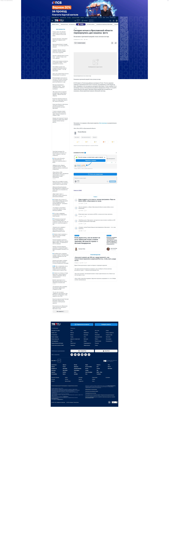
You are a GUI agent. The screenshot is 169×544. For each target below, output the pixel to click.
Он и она (97, 330)
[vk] (75, 354)
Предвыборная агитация (57, 343)
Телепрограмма (75, 17)
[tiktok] (89, 354)
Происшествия (98, 336)
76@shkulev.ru (65, 396)
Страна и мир (109, 334)
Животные (73, 343)
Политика (97, 334)
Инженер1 (79, 165)
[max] (82, 354)
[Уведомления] (113, 21)
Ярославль (77, 137)
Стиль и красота (110, 332)
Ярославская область (86, 137)
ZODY (104, 17)
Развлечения (98, 341)
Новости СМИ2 (78, 190)
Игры (107, 17)
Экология (108, 336)
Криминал (86, 332)
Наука (85, 341)
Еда (71, 341)
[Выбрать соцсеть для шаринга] (115, 43)
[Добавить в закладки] (112, 43)
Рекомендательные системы (90, 393)
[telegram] (72, 354)
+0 (111, 162)
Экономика (108, 339)
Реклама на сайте (55, 330)
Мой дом (86, 339)
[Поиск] (110, 21)
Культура (86, 334)
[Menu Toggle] (52, 21)
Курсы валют (94, 17)
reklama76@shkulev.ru (111, 385)
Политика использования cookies (91, 391)
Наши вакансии (55, 339)
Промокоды (113, 17)
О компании (54, 334)
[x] (85, 354)
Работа (96, 339)
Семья (96, 345)
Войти (78, 181)
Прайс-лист (54, 332)
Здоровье (73, 345)
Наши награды (54, 336)
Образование (87, 345)
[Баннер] (81, 24)
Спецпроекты (109, 341)
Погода (69, 17)
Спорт (107, 330)
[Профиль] (116, 21)
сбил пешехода (103, 123)
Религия (97, 343)
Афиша (82, 17)
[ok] (78, 354)
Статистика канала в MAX (57, 345)
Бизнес (72, 332)
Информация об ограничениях (91, 389)
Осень (96, 332)
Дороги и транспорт (75, 339)
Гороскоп (87, 17)
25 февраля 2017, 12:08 (78, 39)
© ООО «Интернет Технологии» (72, 402)
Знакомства (63, 17)
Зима (85, 330)
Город (72, 336)
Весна (72, 334)
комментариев (81, 43)
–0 (115, 162)
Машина (94, 137)
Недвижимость (55, 17)
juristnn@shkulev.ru (54, 398)
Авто (72, 330)
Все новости (60, 29)
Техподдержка (54, 341)
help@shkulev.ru (60, 399)
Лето (85, 336)
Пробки (100, 17)
